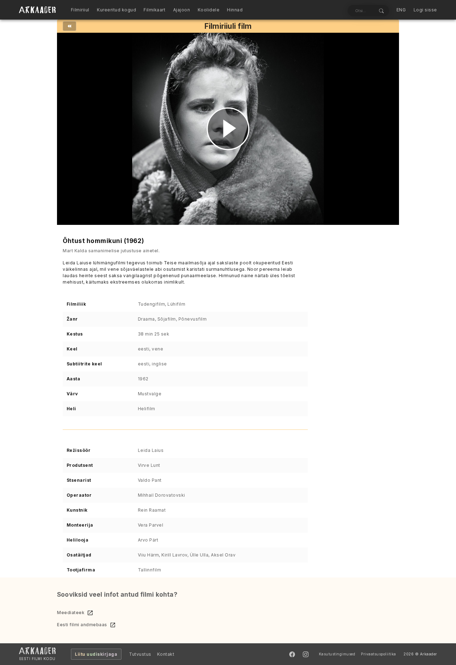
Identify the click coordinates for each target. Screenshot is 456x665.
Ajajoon (181, 9)
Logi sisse (425, 9)
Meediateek (70, 612)
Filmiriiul (80, 9)
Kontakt (166, 654)
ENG (401, 9)
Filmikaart (154, 9)
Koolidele (209, 9)
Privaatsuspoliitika (378, 654)
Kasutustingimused (337, 654)
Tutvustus (140, 654)
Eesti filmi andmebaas (82, 624)
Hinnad (235, 9)
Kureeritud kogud (116, 9)
